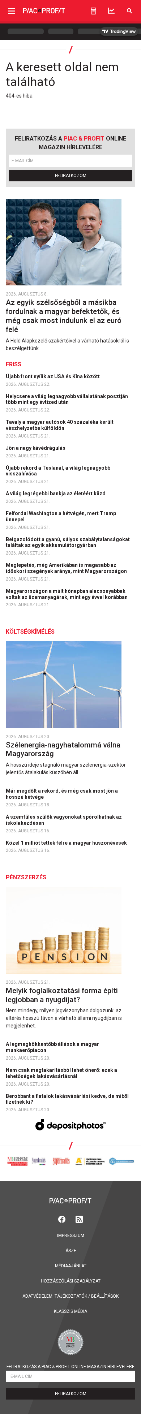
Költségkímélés (30, 631)
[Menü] (11, 10)
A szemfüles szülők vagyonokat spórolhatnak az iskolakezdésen (64, 820)
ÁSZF (70, 1250)
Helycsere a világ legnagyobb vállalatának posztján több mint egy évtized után (67, 399)
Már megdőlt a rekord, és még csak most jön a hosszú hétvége (62, 794)
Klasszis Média (70, 1311)
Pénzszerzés (26, 877)
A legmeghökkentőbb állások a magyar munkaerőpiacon (52, 1047)
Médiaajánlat (70, 1265)
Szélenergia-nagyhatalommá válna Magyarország (63, 749)
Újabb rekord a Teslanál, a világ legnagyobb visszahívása (58, 471)
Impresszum (70, 1235)
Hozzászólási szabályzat (71, 1281)
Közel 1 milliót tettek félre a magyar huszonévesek (67, 843)
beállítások (105, 1296)
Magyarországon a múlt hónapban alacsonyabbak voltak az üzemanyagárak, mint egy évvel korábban (67, 594)
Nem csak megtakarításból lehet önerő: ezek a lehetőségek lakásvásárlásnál (61, 1073)
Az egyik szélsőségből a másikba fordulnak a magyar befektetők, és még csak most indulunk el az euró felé (63, 316)
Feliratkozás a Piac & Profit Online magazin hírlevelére (70, 1366)
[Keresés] (129, 10)
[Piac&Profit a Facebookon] (62, 1219)
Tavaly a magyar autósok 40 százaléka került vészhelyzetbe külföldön (60, 425)
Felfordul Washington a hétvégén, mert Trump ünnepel (61, 516)
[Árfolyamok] (111, 11)
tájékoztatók (71, 1296)
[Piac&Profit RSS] (79, 1219)
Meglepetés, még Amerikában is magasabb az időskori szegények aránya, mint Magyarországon (67, 568)
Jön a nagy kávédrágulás (36, 448)
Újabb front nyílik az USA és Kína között (53, 376)
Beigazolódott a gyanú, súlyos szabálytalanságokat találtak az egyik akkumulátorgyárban (68, 542)
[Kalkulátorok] (93, 10)
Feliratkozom (70, 175)
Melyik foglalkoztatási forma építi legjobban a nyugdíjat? (62, 995)
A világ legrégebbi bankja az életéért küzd (56, 493)
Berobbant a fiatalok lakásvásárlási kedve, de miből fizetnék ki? (67, 1099)
